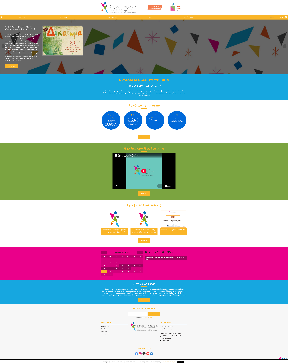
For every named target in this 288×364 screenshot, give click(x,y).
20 (128, 268)
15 (140, 265)
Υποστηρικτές (105, 334)
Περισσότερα (115, 53)
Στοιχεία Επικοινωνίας (166, 326)
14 (134, 265)
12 (122, 265)
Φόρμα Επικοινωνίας (166, 329)
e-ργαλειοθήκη (112, 17)
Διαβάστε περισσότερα (168, 362)
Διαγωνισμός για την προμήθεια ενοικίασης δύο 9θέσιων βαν (165, 258)
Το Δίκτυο (22, 17)
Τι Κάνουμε (63, 17)
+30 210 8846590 (166, 338)
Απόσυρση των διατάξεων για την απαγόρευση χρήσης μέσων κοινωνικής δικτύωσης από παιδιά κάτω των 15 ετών (144, 231)
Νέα (149, 17)
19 (122, 268)
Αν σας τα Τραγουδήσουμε (123, 27)
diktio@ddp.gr (165, 340)
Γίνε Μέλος (104, 331)
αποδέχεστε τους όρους (147, 317)
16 (104, 268)
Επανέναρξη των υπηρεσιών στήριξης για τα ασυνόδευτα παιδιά (173, 230)
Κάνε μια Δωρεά (105, 326)
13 (128, 265)
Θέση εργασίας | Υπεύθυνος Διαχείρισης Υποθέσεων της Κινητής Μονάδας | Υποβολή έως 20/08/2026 (114, 231)
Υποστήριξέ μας (188, 17)
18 (116, 268)
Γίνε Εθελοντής (105, 329)
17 (110, 268)
